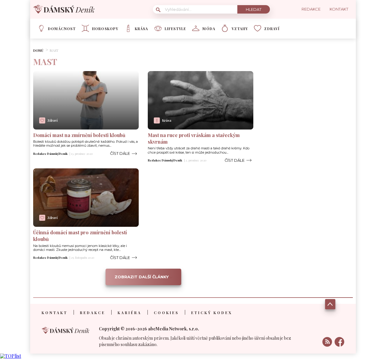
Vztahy (240, 28)
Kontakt (55, 312)
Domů (38, 50)
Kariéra (129, 312)
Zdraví (272, 28)
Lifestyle (175, 28)
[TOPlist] (10, 356)
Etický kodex (211, 312)
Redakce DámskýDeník (50, 153)
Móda (208, 28)
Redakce (92, 312)
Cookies (166, 312)
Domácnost (62, 28)
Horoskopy (105, 28)
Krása (141, 28)
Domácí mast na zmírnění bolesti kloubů (79, 135)
